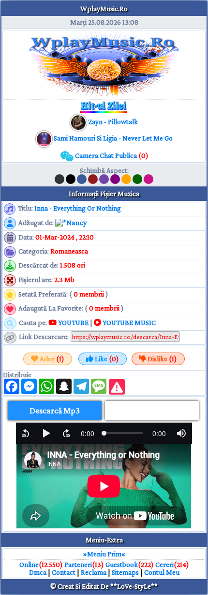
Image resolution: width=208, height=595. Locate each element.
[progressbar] (87, 433)
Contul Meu (161, 572)
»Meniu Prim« (104, 554)
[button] (25, 433)
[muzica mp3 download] (45, 138)
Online (29, 564)
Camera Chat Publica (111, 155)
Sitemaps (125, 572)
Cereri (164, 564)
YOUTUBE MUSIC (128, 322)
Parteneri (78, 564)
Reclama (93, 572)
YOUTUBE (73, 322)
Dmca (37, 572)
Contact (63, 572)
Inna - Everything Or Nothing (77, 208)
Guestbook (121, 564)
